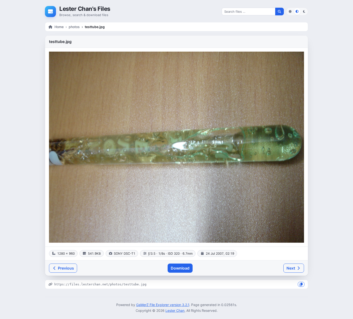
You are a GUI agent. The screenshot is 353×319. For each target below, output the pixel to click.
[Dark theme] (304, 11)
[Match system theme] (297, 11)
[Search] (279, 11)
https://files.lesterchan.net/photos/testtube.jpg (100, 284)
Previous (65, 268)
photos (74, 27)
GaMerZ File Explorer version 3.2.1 (162, 305)
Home (59, 27)
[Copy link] (301, 284)
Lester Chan (174, 310)
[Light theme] (290, 11)
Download (180, 268)
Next (291, 268)
